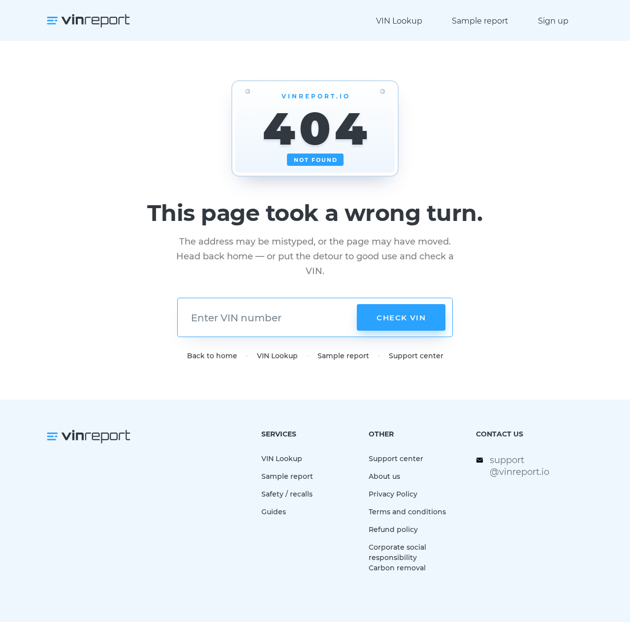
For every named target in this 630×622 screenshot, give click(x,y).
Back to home (212, 355)
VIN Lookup (399, 20)
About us (384, 476)
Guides (273, 511)
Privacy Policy (393, 493)
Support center (416, 355)
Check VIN (401, 317)
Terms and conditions (407, 511)
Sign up (553, 20)
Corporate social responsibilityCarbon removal (397, 557)
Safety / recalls (287, 493)
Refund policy (393, 529)
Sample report (480, 20)
